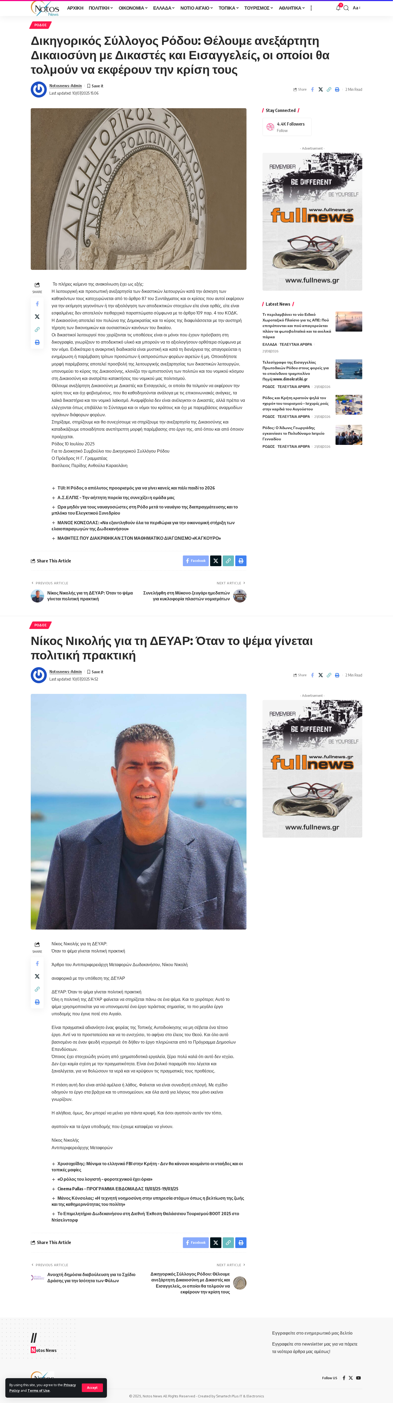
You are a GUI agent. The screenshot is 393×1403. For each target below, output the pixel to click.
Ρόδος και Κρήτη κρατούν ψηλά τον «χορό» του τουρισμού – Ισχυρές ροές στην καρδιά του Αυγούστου (296, 403)
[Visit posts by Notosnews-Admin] (39, 89)
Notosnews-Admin (65, 85)
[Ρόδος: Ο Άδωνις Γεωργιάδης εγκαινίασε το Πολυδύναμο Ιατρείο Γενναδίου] (349, 435)
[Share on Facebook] (312, 89)
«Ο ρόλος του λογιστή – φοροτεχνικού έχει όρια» (104, 1179)
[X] (350, 1378)
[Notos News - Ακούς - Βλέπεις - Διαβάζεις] (45, 8)
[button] (92, 1387)
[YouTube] (358, 1378)
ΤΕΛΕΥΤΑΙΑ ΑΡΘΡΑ (296, 344)
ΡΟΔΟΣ (40, 25)
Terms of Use (39, 1390)
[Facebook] (344, 1378)
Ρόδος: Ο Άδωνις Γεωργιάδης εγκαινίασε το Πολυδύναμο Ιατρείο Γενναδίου (294, 433)
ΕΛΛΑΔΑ (270, 344)
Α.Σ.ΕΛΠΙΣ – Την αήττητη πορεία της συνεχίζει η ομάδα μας (116, 497)
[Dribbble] (287, 127)
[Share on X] (320, 89)
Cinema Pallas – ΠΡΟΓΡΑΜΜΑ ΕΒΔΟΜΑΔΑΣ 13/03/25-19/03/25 (117, 1188)
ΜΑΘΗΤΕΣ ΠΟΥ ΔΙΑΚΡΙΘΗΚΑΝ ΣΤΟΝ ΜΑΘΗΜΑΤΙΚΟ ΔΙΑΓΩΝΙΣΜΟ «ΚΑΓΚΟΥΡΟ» (139, 538)
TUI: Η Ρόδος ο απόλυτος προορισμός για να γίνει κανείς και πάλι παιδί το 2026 (136, 488)
